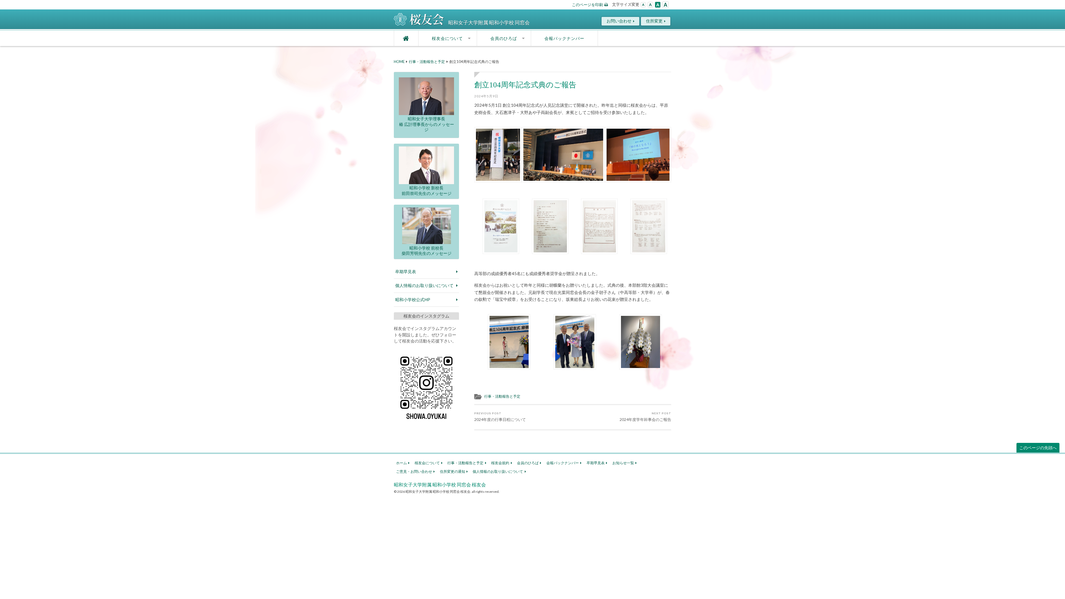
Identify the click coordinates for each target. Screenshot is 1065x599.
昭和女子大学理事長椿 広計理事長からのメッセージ (426, 124)
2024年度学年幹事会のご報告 (645, 417)
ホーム (401, 463)
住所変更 (654, 20)
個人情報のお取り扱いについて (424, 285)
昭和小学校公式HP (412, 299)
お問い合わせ (619, 20)
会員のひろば (503, 38)
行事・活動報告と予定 (427, 61)
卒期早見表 (405, 271)
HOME (399, 61)
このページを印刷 (587, 4)
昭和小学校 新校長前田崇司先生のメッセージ (427, 190)
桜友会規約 (500, 463)
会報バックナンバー (564, 38)
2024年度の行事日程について (500, 417)
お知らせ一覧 (623, 463)
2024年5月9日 (486, 96)
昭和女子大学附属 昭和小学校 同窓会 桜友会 (440, 485)
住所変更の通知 (452, 471)
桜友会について (447, 38)
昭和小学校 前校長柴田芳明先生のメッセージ (427, 250)
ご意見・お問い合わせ (414, 471)
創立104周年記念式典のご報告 (525, 85)
